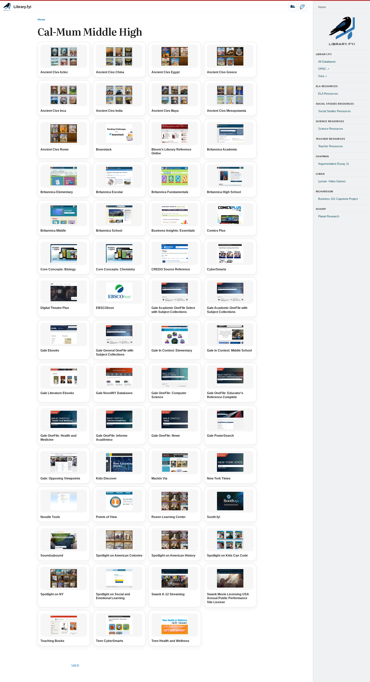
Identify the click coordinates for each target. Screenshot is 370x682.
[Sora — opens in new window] (302, 7)
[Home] (341, 31)
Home (41, 19)
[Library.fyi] (7, 7)
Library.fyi (22, 7)
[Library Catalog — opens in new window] (292, 7)
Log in (75, 665)
